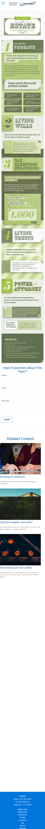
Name (4, 375)
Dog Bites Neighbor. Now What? (16, 522)
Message (5, 401)
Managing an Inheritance (12, 476)
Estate (22, 817)
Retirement (22, 812)
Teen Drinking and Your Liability (16, 567)
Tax (22, 823)
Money (22, 826)
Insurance (22, 820)
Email (4, 388)
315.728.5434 (25, 799)
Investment (22, 815)
